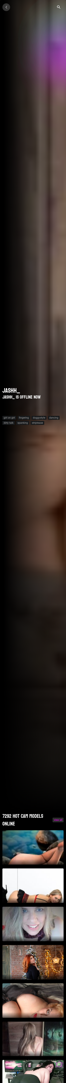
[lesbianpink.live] (6, 7)
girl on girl (9, 417)
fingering (24, 417)
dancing (53, 417)
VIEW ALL (58, 819)
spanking (22, 422)
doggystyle (39, 417)
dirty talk (8, 422)
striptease (37, 422)
